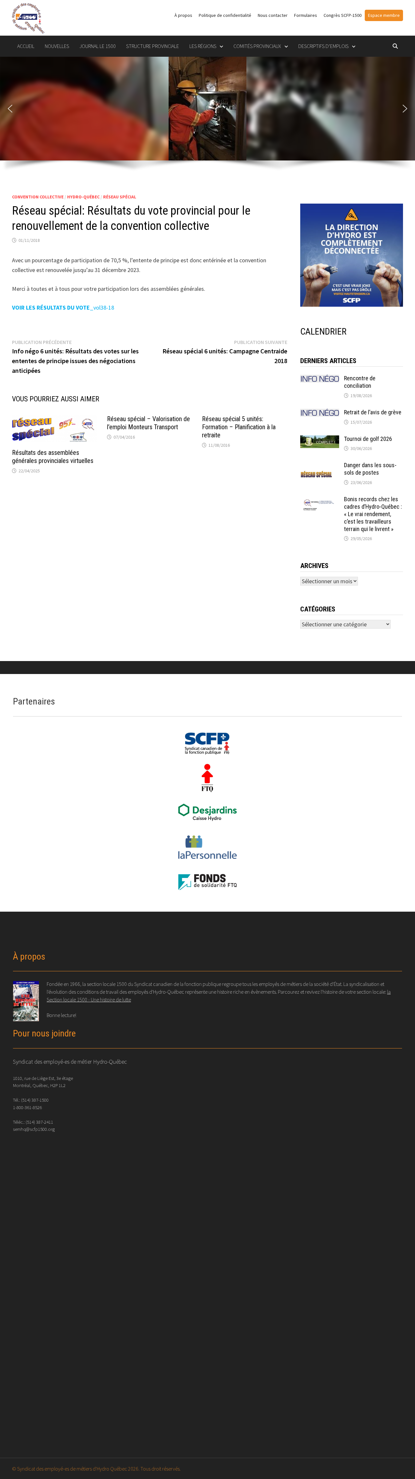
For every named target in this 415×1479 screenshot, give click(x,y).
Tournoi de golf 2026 (368, 438)
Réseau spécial (119, 197)
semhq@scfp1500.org (34, 1129)
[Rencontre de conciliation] (319, 379)
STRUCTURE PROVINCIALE (152, 46)
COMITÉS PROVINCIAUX (257, 46)
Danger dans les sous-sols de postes (370, 469)
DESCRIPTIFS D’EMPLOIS (323, 46)
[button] (10, 108)
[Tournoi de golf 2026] (319, 440)
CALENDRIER (323, 331)
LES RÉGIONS (202, 46)
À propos (183, 15)
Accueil (25, 46)
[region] (207, 118)
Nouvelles (57, 46)
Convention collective (38, 197)
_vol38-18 (63, 307)
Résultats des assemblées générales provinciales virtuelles (52, 457)
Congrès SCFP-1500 (343, 15)
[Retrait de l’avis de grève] (319, 413)
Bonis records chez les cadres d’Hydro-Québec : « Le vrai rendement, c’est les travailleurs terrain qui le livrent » (373, 514)
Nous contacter (273, 15)
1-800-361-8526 (27, 1107)
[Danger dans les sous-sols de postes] (319, 466)
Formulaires (305, 15)
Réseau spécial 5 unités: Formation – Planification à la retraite (239, 427)
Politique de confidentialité (225, 15)
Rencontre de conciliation (359, 382)
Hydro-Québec (83, 197)
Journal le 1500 (97, 46)
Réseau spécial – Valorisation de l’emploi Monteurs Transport (148, 423)
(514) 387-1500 (35, 1100)
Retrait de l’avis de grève (372, 412)
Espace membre (384, 15)
